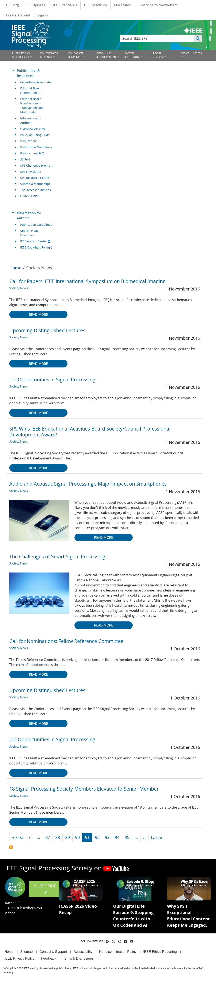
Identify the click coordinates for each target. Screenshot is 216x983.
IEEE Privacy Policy (19, 958)
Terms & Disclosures (78, 958)
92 (97, 837)
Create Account (18, 15)
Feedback (48, 958)
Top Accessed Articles (35, 190)
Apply (198, 38)
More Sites (122, 5)
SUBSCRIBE (45, 886)
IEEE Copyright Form (34, 247)
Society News (18, 288)
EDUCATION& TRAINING (75, 55)
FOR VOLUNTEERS (191, 53)
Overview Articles (32, 129)
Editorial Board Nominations (30, 90)
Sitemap (26, 951)
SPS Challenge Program (36, 165)
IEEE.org (12, 5)
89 (67, 837)
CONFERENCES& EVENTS (49, 55)
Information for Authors (31, 120)
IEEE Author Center (33, 241)
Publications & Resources (28, 73)
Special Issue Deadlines (29, 233)
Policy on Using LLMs (35, 135)
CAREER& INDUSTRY (132, 55)
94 (117, 837)
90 (77, 837)
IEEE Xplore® (36, 5)
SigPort (25, 159)
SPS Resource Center (35, 178)
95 (127, 837)
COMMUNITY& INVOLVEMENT (106, 55)
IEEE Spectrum (95, 5)
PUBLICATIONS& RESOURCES (21, 55)
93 (107, 837)
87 (47, 837)
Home (15, 268)
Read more (38, 314)
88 (57, 837)
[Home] (31, 25)
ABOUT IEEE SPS (158, 55)
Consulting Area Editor (36, 82)
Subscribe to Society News (11, 847)
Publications (29, 141)
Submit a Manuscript (35, 184)
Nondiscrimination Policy (117, 951)
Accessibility (83, 951)
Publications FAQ (32, 153)
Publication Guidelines (36, 147)
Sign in (42, 15)
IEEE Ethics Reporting (160, 951)
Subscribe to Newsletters (158, 5)
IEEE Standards (65, 5)
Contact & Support (53, 951)
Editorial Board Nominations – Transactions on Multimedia (31, 105)
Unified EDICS (29, 196)
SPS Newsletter (31, 172)
